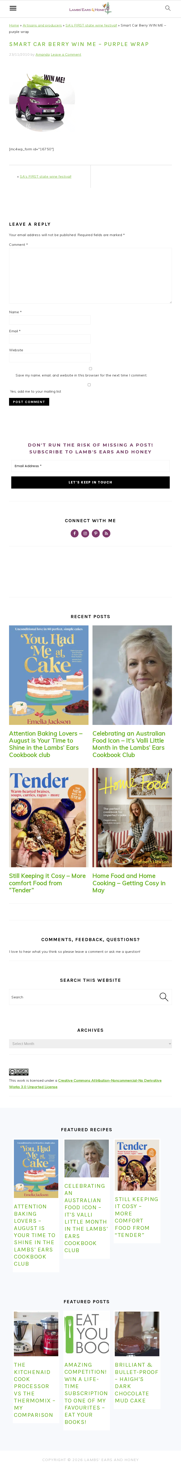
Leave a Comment (66, 54)
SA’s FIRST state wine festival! (91, 25)
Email (15, 331)
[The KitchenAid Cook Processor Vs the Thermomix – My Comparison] (36, 1334)
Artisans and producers (42, 25)
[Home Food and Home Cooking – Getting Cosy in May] (132, 817)
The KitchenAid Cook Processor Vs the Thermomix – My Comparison (35, 1389)
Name (15, 312)
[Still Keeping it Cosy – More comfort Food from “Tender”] (49, 817)
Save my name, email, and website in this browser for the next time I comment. (81, 375)
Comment (18, 244)
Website (16, 350)
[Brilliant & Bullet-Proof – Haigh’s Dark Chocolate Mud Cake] (137, 1334)
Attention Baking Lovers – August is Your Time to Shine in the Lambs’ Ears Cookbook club (46, 744)
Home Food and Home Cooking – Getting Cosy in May (129, 883)
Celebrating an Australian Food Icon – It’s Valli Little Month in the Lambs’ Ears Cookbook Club (129, 744)
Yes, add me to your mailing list (35, 391)
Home (14, 25)
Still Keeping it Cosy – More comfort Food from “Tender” (47, 883)
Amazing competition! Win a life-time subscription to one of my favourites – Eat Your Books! (86, 1393)
